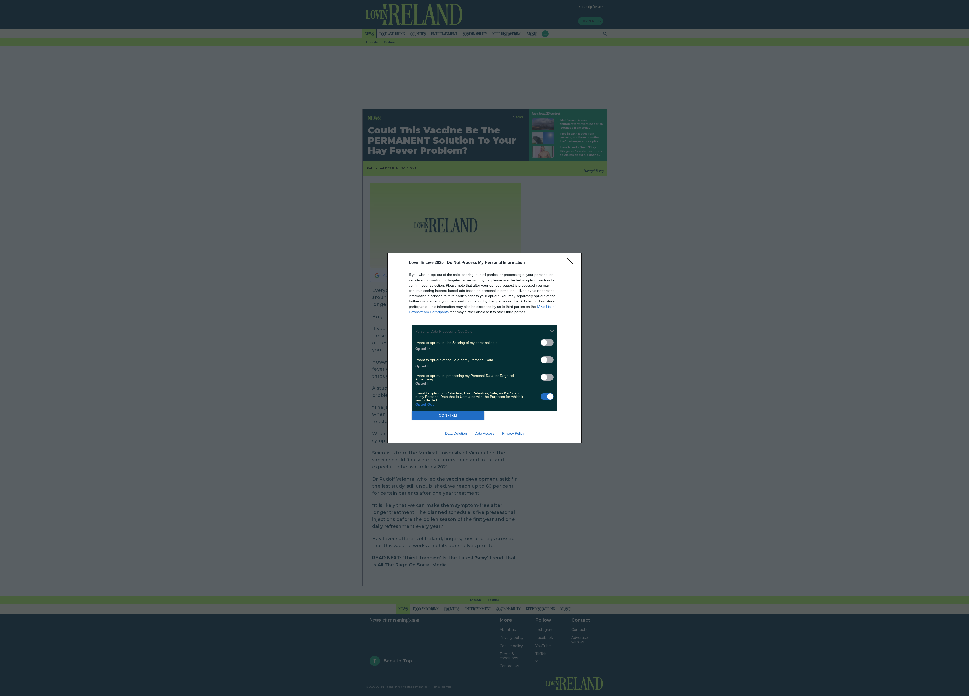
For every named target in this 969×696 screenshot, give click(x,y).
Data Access (484, 433)
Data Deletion (456, 433)
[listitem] (484, 331)
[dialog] (484, 348)
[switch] (547, 342)
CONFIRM (448, 415)
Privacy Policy (513, 433)
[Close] (572, 263)
